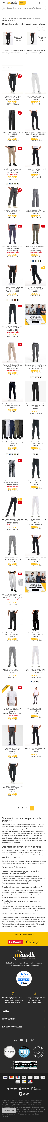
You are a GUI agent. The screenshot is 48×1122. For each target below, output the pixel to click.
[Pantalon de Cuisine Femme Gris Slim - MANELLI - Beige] (30, 377)
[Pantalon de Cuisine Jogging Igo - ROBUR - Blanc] (7, 454)
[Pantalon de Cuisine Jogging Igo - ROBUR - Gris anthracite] (12, 454)
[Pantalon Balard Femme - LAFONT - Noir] (41, 261)
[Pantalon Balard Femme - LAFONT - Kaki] (38, 261)
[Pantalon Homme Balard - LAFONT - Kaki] (15, 183)
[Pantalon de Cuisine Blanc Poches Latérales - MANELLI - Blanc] (39, 682)
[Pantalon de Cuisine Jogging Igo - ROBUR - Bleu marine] (10, 454)
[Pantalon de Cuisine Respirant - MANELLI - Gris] (34, 454)
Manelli (4, 18)
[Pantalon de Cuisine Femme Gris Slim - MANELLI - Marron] (38, 377)
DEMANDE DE (22, 3)
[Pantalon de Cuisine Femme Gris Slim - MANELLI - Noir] (41, 377)
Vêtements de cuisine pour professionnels (20, 18)
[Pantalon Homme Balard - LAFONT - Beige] (7, 183)
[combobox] (24, 8)
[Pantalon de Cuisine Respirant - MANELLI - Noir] (37, 454)
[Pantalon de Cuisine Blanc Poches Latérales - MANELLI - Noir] (37, 682)
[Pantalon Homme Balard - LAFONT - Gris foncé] (12, 183)
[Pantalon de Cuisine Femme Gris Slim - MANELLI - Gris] (36, 377)
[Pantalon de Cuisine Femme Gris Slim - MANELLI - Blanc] (33, 377)
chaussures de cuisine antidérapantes (30, 863)
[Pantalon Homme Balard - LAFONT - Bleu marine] (10, 183)
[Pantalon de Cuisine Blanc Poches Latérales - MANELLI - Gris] (34, 682)
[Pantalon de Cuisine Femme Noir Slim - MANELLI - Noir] (17, 300)
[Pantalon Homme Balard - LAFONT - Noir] (17, 183)
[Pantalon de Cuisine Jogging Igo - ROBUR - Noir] (17, 454)
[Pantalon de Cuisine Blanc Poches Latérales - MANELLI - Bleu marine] (32, 682)
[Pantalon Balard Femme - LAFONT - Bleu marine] (33, 261)
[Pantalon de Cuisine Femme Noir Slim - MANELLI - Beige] (7, 300)
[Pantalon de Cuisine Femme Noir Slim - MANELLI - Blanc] (10, 300)
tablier (35, 861)
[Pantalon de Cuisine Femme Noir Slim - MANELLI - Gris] (12, 300)
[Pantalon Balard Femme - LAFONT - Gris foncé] (36, 261)
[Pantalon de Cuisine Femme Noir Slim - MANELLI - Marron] (15, 300)
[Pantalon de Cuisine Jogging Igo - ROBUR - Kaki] (15, 454)
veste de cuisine (24, 861)
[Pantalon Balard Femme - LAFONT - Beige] (30, 261)
